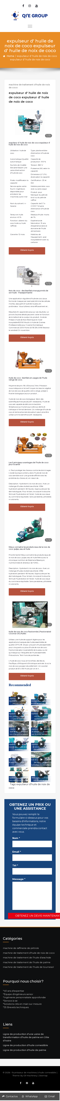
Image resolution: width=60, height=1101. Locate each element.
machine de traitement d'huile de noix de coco (29, 86)
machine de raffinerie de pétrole (21, 948)
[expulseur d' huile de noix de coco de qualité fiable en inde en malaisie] (19, 744)
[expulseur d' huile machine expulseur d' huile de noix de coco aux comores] (19, 698)
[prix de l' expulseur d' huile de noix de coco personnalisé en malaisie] (19, 759)
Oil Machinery (30, 1075)
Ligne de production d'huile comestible (25, 1045)
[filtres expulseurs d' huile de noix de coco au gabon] (41, 775)
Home (10, 56)
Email (16, 851)
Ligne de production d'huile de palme (24, 1050)
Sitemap (43, 1075)
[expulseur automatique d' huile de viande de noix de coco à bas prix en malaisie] (19, 728)
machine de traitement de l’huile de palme (26, 962)
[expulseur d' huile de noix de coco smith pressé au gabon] (19, 775)
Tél (15, 865)
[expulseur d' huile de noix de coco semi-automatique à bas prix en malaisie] (19, 713)
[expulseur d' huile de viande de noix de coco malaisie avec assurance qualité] (41, 744)
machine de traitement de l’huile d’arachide (27, 957)
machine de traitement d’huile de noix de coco (29, 953)
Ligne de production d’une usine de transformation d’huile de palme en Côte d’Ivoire (26, 1037)
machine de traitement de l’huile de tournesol (28, 967)
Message (18, 879)
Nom (16, 838)
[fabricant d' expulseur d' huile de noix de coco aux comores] (41, 698)
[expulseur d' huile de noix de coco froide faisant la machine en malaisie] (41, 713)
